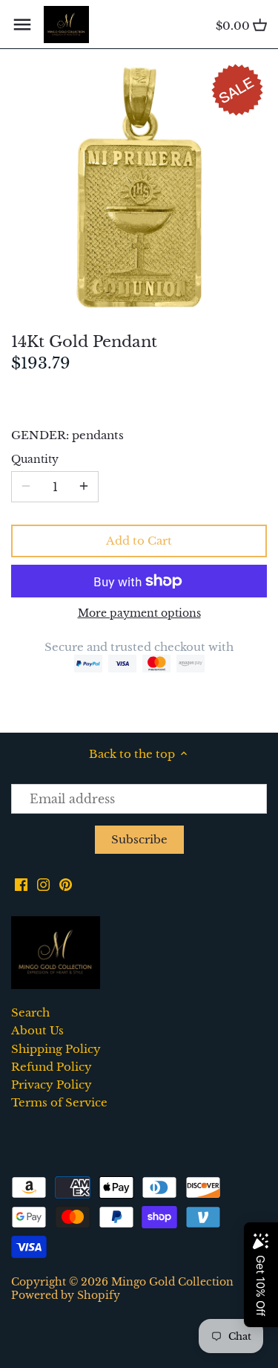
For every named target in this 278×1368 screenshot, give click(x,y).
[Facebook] (21, 883)
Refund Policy (51, 1067)
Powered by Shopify (65, 1295)
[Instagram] (43, 883)
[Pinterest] (65, 883)
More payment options (139, 613)
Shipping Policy (56, 1049)
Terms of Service (59, 1102)
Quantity (35, 460)
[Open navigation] (22, 24)
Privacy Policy (51, 1084)
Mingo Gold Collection (172, 1282)
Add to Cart (139, 541)
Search (30, 1012)
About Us (37, 1030)
